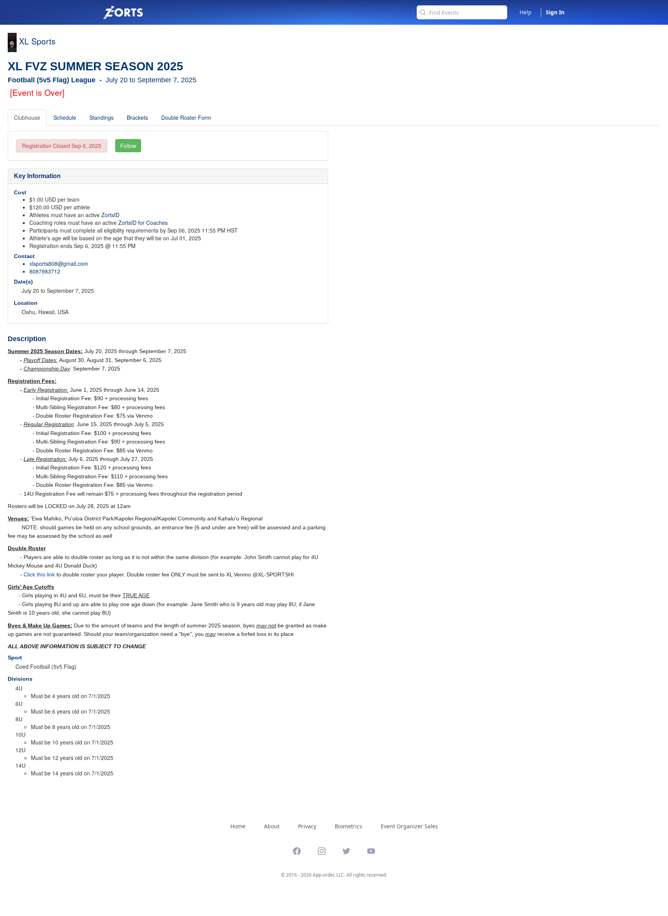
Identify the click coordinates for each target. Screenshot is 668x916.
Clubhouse (27, 117)
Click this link (39, 574)
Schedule (64, 117)
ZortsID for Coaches (143, 222)
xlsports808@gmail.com (58, 263)
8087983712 (44, 271)
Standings (101, 117)
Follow (128, 146)
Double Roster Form (186, 117)
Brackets (137, 117)
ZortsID (110, 215)
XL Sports (37, 41)
